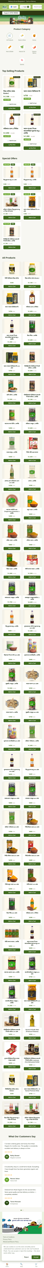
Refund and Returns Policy (11, 1242)
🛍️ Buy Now (11, 108)
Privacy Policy (7, 1239)
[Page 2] (22, 1210)
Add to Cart (11, 188)
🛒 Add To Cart (11, 104)
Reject (26, 1257)
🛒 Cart (24, 7)
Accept (36, 1257)
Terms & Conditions (9, 1237)
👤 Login (13, 7)
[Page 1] (21, 1210)
